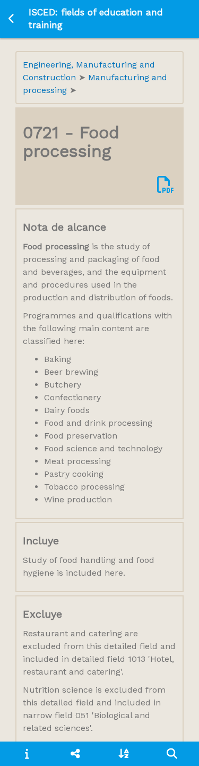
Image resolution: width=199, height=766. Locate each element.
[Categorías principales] (75, 753)
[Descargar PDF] (165, 185)
